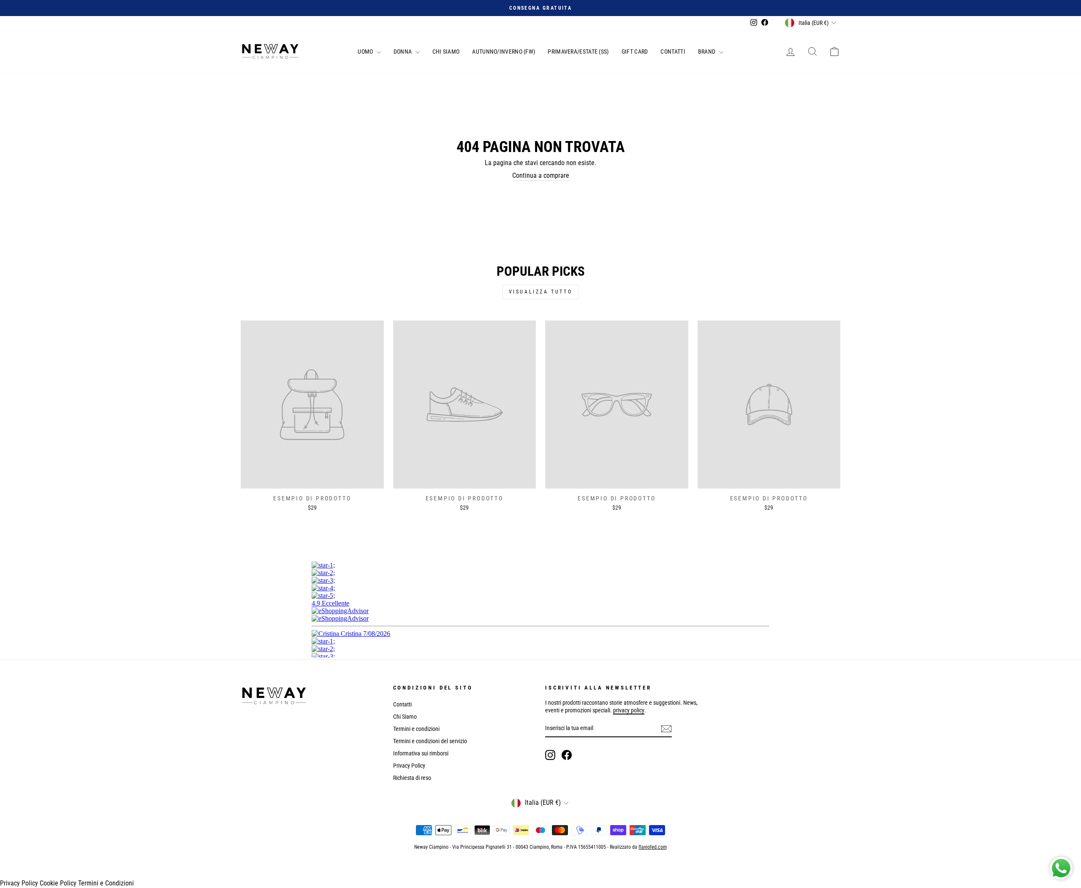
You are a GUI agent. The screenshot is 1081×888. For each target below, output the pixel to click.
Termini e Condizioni (106, 883)
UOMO (366, 51)
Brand (707, 51)
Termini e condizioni (416, 728)
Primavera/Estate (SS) (578, 51)
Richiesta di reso (412, 777)
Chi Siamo (446, 51)
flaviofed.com (652, 847)
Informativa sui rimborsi (420, 753)
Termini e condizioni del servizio (430, 741)
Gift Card (635, 51)
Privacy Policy (409, 765)
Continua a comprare (540, 175)
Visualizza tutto (541, 292)
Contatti (672, 51)
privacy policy (628, 710)
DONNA (403, 51)
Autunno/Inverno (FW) (503, 51)
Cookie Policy (58, 883)
